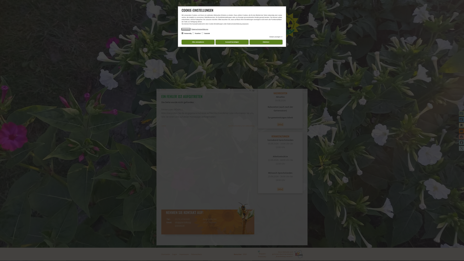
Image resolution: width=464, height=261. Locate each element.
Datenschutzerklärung (199, 29)
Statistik (207, 33)
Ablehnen (266, 42)
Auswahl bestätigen (232, 42)
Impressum (186, 29)
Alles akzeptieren (198, 42)
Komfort (198, 33)
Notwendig (188, 33)
